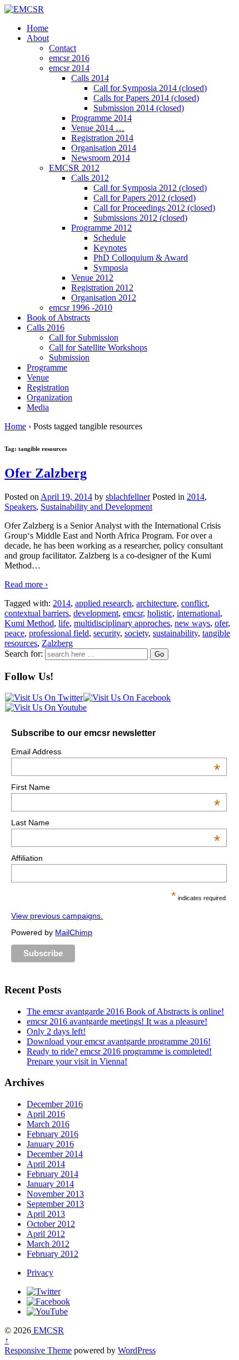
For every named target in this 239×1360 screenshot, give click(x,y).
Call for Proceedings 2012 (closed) (154, 207)
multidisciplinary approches (122, 623)
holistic (159, 613)
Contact (62, 48)
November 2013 (55, 1194)
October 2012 (51, 1224)
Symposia (110, 267)
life (63, 623)
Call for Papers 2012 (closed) (144, 197)
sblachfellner (128, 496)
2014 (196, 496)
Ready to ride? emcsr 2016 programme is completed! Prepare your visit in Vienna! (119, 1056)
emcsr (133, 613)
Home (37, 28)
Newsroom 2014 (100, 158)
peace (14, 633)
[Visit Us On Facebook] (127, 697)
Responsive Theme (38, 1350)
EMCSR (47, 1330)
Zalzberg (57, 643)
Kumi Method (29, 623)
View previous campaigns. (57, 915)
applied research (103, 603)
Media (38, 407)
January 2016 (50, 1144)
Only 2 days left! (56, 1031)
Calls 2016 (45, 327)
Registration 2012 (102, 287)
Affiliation (27, 858)
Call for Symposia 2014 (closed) (150, 88)
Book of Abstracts (58, 317)
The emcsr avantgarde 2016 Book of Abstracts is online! (125, 1011)
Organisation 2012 (103, 297)
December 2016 (55, 1104)
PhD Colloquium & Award (140, 257)
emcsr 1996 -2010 (80, 307)
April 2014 (46, 1164)
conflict (194, 603)
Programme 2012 (101, 227)
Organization (49, 397)
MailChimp (73, 932)
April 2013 (46, 1214)
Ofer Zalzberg (45, 473)
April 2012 (46, 1234)
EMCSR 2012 (74, 167)
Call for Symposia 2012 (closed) (150, 187)
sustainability (175, 633)
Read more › (26, 584)
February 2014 (52, 1174)
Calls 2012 (90, 177)
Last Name (115, 822)
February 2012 (52, 1253)
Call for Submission (83, 337)
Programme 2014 (101, 118)
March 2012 (48, 1244)
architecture (156, 603)
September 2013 (55, 1204)
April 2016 (46, 1114)
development (95, 613)
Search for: (23, 653)
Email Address (115, 751)
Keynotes (110, 247)
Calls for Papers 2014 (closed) (146, 98)
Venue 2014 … (98, 128)
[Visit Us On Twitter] (43, 697)
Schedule (109, 237)
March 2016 (48, 1124)
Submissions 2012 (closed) (140, 217)
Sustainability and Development (96, 506)
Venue (38, 377)
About (38, 38)
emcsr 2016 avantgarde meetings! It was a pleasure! (117, 1021)
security (106, 633)
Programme (47, 367)
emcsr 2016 (69, 58)
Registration (48, 387)
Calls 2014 (90, 78)
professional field (59, 633)
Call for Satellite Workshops (98, 347)
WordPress (137, 1350)
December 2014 (55, 1154)
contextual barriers (36, 613)
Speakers (20, 506)
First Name (115, 787)
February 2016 (52, 1134)
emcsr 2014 (69, 68)
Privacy (40, 1272)
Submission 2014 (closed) (138, 108)
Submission (69, 357)
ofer (221, 623)
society (136, 633)
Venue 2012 (92, 277)
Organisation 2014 (103, 148)
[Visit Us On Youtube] (45, 707)
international (198, 613)
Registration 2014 (102, 138)
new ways (192, 623)
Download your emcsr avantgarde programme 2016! (119, 1041)
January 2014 (50, 1184)
